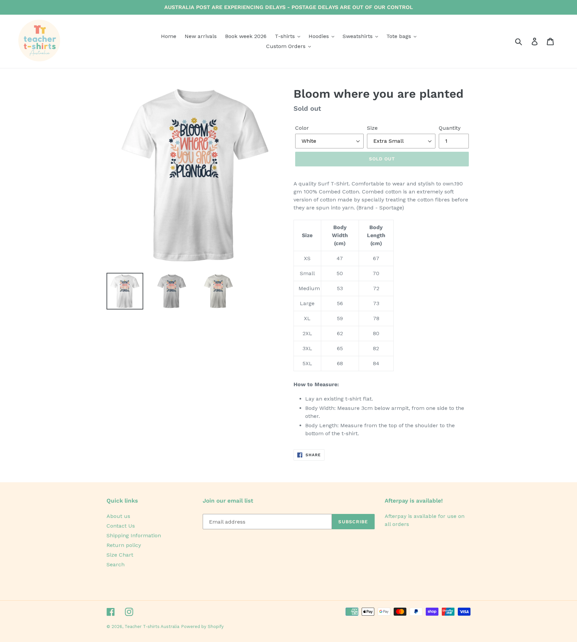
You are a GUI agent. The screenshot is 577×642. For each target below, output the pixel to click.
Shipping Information (134, 535)
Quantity (449, 128)
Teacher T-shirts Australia (152, 626)
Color (302, 128)
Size (372, 128)
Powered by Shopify (202, 626)
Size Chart (120, 555)
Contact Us (121, 526)
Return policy (124, 545)
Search (116, 564)
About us (118, 516)
